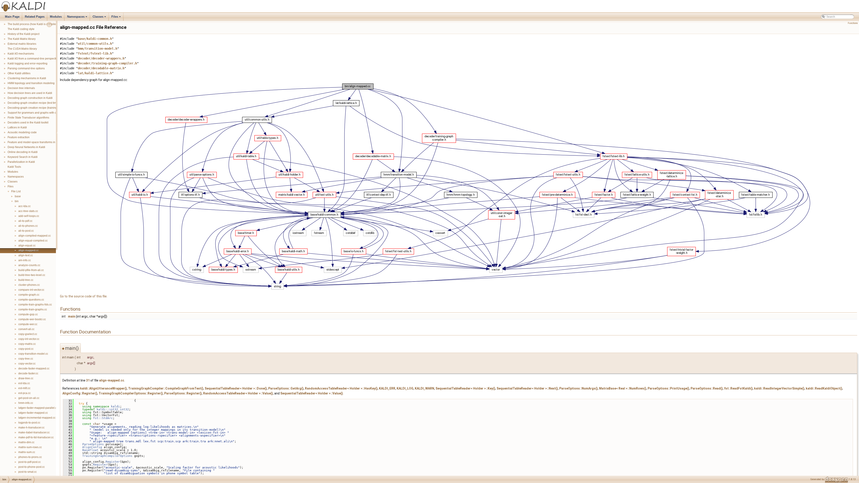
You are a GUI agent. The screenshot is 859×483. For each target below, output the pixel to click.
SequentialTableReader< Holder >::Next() (527, 388)
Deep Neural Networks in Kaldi (26, 147)
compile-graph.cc (28, 294)
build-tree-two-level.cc (31, 275)
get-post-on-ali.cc (28, 398)
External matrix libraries (22, 43)
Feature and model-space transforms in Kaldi (35, 142)
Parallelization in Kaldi (21, 161)
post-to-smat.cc (27, 471)
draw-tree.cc (25, 378)
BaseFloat (90, 450)
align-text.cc (25, 255)
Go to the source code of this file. (83, 296)
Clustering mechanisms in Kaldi (27, 78)
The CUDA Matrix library (22, 48)
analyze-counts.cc (29, 265)
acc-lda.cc (24, 206)
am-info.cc (24, 260)
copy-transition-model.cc (33, 353)
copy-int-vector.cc (28, 339)
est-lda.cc (24, 383)
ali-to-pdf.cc (25, 220)
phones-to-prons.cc (30, 457)
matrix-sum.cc (26, 452)
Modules (56, 16)
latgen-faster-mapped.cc (33, 412)
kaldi (115, 406)
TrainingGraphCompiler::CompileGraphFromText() (165, 388)
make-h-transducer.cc (31, 427)
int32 (124, 409)
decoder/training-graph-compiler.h (107, 63)
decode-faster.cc (28, 373)
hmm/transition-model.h (97, 48)
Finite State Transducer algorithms (28, 117)
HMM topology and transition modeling (31, 83)
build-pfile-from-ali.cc (31, 270)
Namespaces (77, 18)
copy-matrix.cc (27, 343)
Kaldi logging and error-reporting (27, 63)
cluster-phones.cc (29, 284)
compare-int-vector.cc (31, 289)
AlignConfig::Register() (79, 393)
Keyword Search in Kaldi (23, 157)
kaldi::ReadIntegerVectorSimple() (779, 388)
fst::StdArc (103, 418)
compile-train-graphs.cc (32, 309)
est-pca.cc (24, 393)
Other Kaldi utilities (19, 73)
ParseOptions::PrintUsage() (668, 388)
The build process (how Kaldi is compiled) (33, 24)
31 (88, 380)
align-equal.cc (27, 245)
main (71, 316)
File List (16, 191)
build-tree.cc (25, 280)
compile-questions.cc (31, 299)
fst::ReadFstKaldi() (738, 388)
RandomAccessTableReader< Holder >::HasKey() (341, 388)
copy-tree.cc (25, 358)
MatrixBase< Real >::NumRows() (622, 388)
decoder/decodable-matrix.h (101, 68)
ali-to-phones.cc (28, 225)
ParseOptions (93, 444)
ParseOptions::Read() (707, 388)
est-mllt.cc (24, 388)
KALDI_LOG (405, 388)
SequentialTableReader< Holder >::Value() (311, 393)
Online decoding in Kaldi (23, 152)
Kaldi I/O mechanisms (21, 53)
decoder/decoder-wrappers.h (101, 58)
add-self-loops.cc (28, 216)
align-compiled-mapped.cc (34, 235)
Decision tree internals (21, 88)
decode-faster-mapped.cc (33, 368)
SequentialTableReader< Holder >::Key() (465, 388)
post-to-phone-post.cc (31, 466)
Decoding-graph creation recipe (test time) (33, 102)
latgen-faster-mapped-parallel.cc (38, 407)
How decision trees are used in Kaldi (30, 93)
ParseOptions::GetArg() (286, 388)
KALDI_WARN (424, 388)
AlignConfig (92, 447)
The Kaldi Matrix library (22, 38)
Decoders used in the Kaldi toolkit (28, 122)
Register (113, 461)
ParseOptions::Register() (183, 393)
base (18, 196)
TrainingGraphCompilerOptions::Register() (131, 393)
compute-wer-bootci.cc (32, 319)
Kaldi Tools (14, 166)
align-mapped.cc (28, 250)
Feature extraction (19, 137)
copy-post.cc (26, 348)
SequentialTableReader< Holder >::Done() (236, 388)
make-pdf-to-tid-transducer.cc (36, 437)
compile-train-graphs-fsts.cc (35, 304)
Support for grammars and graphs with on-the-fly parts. (41, 112)
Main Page (12, 16)
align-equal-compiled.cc (33, 240)
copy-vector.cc (27, 363)
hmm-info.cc (25, 403)
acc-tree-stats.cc (28, 211)
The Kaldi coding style (21, 29)
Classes (100, 18)
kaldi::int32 (107, 409)
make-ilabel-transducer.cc (34, 432)
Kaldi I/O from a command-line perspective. (34, 58)
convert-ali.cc (26, 329)
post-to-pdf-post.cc (29, 462)
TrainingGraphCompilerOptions (107, 456)
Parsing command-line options (26, 68)
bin (17, 201)
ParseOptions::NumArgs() (578, 388)
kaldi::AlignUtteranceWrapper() (103, 388)
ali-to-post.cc (26, 230)
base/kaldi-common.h (95, 38)
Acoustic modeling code (22, 132)
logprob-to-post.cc (29, 422)
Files (116, 18)
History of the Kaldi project (23, 34)
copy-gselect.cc (27, 334)
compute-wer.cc (27, 324)
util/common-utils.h (95, 43)
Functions (853, 23)
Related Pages (35, 16)
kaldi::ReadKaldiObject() (824, 388)
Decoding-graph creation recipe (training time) (36, 107)
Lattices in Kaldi (17, 127)
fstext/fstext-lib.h (95, 53)
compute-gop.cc (28, 314)
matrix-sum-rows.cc (30, 447)
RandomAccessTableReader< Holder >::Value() (238, 393)
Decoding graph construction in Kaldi (30, 98)
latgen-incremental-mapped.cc (36, 417)
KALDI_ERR (387, 388)
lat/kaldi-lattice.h (95, 73)
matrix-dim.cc (26, 442)
